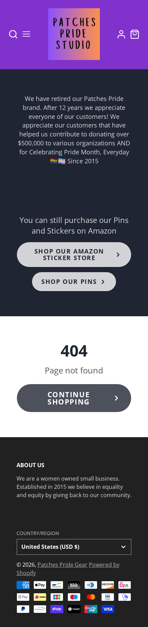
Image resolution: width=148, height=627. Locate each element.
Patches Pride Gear (62, 564)
